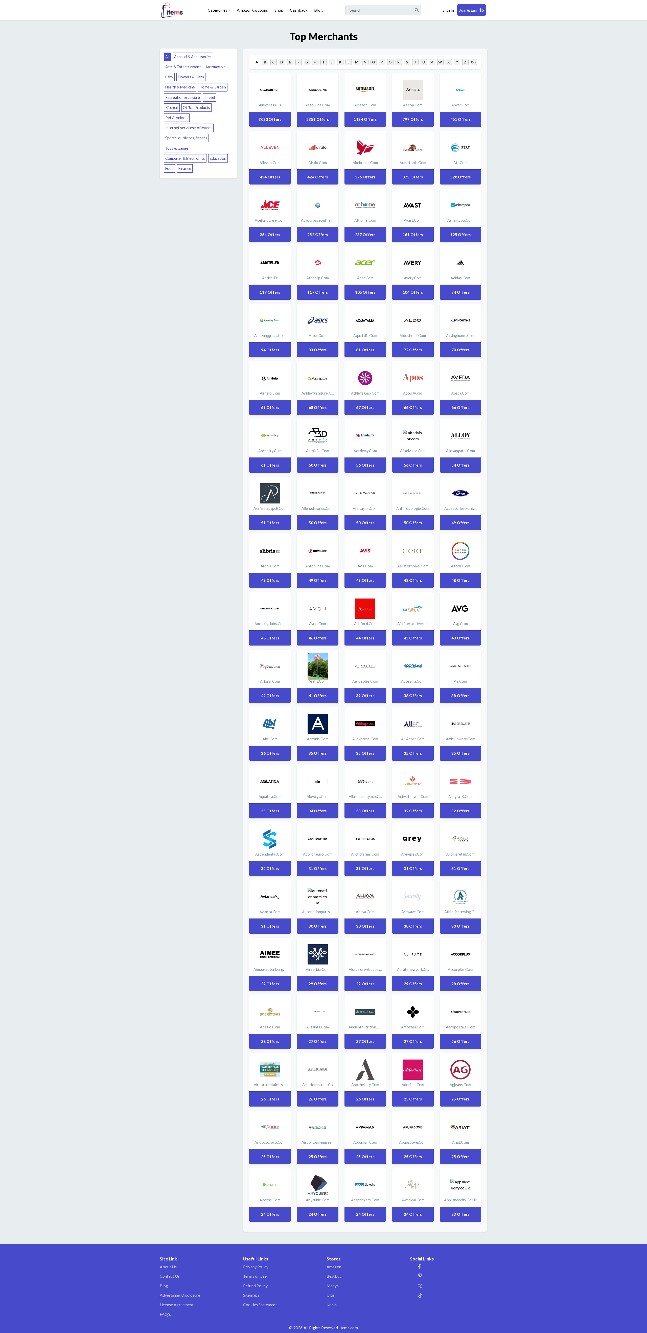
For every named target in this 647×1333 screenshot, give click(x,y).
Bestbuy (334, 1276)
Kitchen (171, 107)
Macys (333, 1285)
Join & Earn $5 (471, 10)
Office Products (196, 107)
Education (218, 158)
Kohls (332, 1304)
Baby (169, 77)
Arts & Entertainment (183, 67)
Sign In (448, 10)
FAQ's (165, 1314)
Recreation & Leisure (182, 97)
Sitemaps (251, 1295)
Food (169, 168)
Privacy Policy (255, 1266)
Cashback (299, 10)
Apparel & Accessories (193, 57)
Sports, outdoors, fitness (186, 138)
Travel (209, 97)
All (167, 57)
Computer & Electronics (185, 158)
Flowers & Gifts (191, 77)
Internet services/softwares (188, 128)
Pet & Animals (176, 118)
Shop (278, 10)
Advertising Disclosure (180, 1295)
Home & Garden (213, 87)
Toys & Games (177, 148)
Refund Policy (255, 1285)
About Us (168, 1266)
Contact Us (170, 1276)
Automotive (215, 67)
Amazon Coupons (252, 10)
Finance (184, 168)
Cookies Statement (260, 1304)
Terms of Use (255, 1276)
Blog (318, 10)
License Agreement (177, 1304)
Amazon (334, 1266)
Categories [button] (217, 10)
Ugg (330, 1295)
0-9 (473, 62)
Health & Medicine (180, 87)
